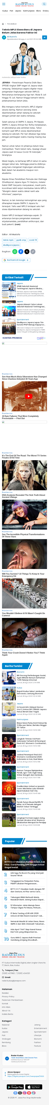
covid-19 (33, 240)
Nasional (5, 1025)
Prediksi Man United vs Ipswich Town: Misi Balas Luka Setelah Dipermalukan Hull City (30, 788)
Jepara (20, 283)
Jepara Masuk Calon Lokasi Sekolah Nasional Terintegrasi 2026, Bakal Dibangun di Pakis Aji (31, 306)
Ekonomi (20, 672)
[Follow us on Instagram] (24, 1092)
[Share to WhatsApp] (14, 251)
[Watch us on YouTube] (29, 1092)
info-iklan (6, 1007)
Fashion (37, 1042)
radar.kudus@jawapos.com (14, 980)
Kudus (19, 688)
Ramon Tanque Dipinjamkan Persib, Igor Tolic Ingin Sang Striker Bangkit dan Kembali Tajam (30, 774)
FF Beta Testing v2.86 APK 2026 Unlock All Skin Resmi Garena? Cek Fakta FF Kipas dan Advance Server (27, 916)
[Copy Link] (32, 251)
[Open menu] (4, 4)
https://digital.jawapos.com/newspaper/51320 (26, 1076)
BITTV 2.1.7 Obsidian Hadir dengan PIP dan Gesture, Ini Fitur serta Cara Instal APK (28, 891)
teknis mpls (8, 240)
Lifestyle (37, 1035)
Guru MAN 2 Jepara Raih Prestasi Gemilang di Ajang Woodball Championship (26, 940)
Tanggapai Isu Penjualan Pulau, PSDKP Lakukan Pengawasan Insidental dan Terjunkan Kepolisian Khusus (27, 885)
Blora (4, 1046)
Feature (37, 1046)
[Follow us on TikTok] (34, 1092)
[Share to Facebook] (20, 251)
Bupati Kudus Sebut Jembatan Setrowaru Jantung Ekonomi (31, 692)
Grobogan (6, 1039)
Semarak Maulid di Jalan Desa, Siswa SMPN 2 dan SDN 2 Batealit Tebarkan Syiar (27, 924)
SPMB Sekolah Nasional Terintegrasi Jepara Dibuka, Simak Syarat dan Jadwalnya (30, 288)
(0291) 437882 (8, 973)
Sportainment (23, 319)
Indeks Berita (7, 1014)
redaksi (5, 993)
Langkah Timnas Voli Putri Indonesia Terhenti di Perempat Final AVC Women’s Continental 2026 (31, 742)
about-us (6, 1010)
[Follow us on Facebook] (15, 1092)
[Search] (44, 4)
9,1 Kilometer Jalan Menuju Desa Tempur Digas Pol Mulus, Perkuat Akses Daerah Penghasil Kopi (25, 907)
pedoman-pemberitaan (12, 1000)
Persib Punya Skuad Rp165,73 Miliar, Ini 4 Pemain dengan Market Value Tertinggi (30, 804)
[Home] (3, 24)
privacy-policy (8, 996)
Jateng (37, 1025)
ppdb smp (21, 240)
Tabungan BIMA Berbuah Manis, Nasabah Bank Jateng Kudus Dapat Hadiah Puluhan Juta (27, 899)
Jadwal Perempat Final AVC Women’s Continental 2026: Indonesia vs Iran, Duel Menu (30, 756)
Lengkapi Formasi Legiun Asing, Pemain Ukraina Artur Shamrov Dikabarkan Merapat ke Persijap (31, 820)
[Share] (44, 37)
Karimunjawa (22, 719)
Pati (3, 1035)
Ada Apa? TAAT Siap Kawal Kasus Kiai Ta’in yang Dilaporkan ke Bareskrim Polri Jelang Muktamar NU (27, 932)
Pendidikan (12, 24)
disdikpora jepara (11, 245)
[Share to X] (26, 251)
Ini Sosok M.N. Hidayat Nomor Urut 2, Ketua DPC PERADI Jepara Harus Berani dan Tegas (31, 709)
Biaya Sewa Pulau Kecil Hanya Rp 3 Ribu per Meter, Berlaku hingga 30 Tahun (32, 725)
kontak (5, 1003)
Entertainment (40, 1028)
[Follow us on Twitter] (20, 1092)
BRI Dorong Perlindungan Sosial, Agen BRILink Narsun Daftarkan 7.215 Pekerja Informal (31, 677)
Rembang (6, 1042)
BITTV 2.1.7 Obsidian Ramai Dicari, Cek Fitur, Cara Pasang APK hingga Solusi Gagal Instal (25, 864)
